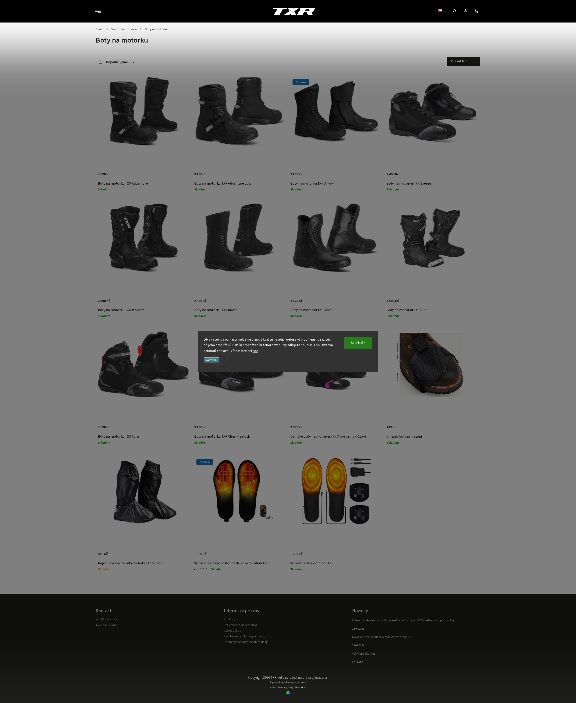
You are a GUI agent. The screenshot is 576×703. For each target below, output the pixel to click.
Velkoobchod (232, 630)
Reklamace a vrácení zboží (241, 625)
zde (255, 351)
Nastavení (211, 360)
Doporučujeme (117, 62)
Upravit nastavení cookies (288, 682)
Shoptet (282, 687)
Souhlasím (358, 343)
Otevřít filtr (459, 61)
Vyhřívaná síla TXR (363, 653)
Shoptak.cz (300, 687)
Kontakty (229, 619)
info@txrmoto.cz (106, 619)
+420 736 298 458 (107, 625)
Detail (181, 176)
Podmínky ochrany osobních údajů (246, 642)
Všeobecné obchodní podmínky (244, 636)
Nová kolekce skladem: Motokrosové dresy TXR (382, 637)
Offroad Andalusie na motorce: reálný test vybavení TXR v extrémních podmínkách (404, 620)
